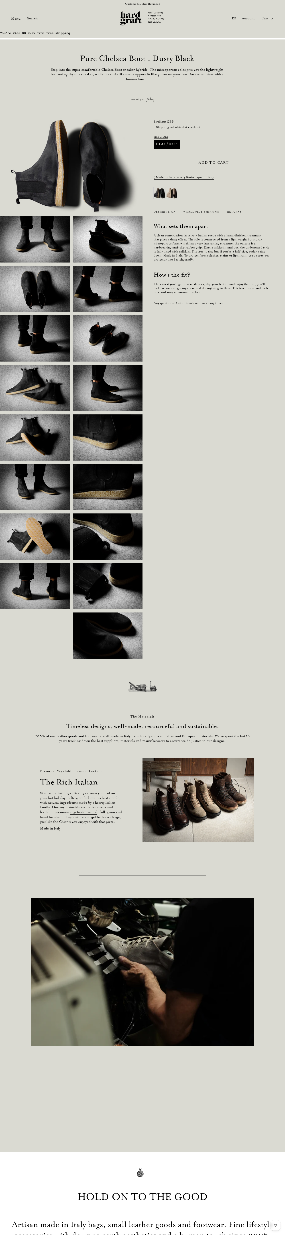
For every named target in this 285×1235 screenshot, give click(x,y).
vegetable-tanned (83, 811)
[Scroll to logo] (142, 686)
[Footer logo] (142, 1175)
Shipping (162, 127)
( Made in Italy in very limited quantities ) (184, 177)
